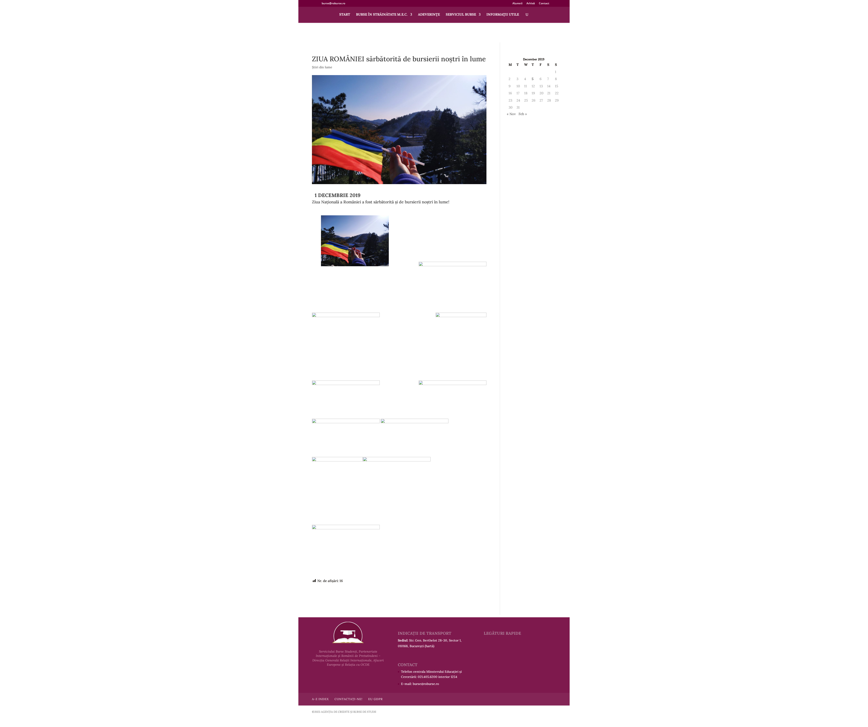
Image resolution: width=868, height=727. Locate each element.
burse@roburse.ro (426, 684)
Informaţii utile (502, 15)
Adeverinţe (429, 15)
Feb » (523, 114)
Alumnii (517, 3)
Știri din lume (322, 67)
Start (344, 15)
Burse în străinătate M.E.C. (382, 15)
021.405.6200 (427, 677)
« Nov (511, 114)
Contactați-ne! (348, 699)
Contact (544, 3)
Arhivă (530, 3)
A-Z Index (320, 699)
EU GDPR (375, 699)
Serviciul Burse (461, 15)
